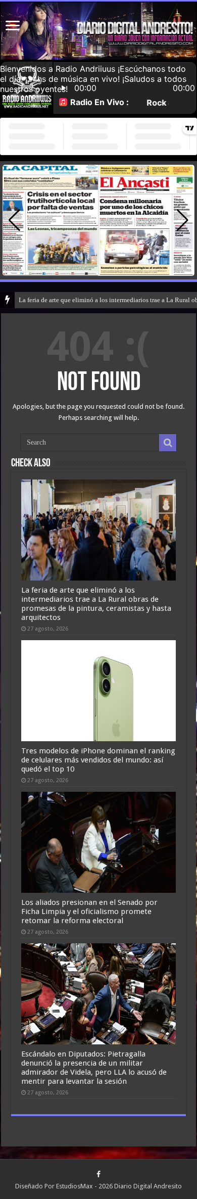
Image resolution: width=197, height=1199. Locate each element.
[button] (182, 220)
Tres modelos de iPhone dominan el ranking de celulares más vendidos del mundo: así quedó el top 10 (98, 760)
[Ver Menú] (13, 26)
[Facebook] (98, 1174)
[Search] (167, 442)
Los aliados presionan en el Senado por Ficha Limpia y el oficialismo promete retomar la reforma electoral (89, 911)
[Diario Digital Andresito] (98, 31)
